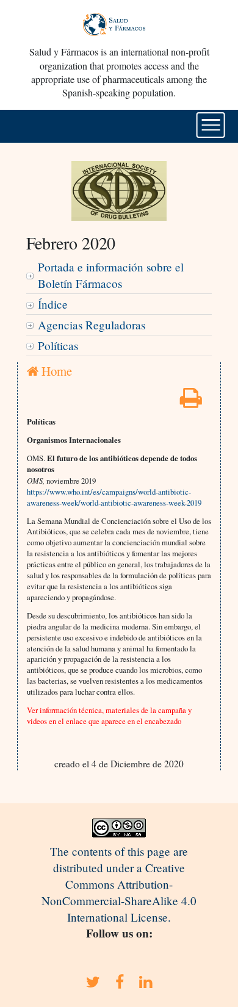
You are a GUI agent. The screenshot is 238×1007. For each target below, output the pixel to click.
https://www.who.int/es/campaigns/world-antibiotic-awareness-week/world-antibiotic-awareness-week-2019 (114, 497)
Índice (53, 304)
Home (55, 370)
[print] (191, 401)
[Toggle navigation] (211, 125)
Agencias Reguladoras (91, 324)
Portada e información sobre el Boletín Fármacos (111, 275)
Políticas (58, 345)
